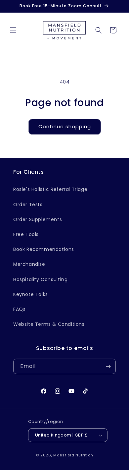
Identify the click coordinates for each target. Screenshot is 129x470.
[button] (13, 30)
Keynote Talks (30, 294)
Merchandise (29, 264)
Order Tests (28, 204)
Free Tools (26, 234)
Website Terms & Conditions (49, 324)
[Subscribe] (108, 366)
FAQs (19, 309)
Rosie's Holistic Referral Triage (50, 189)
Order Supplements (37, 219)
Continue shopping (64, 126)
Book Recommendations (43, 249)
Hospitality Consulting (40, 279)
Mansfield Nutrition (73, 455)
